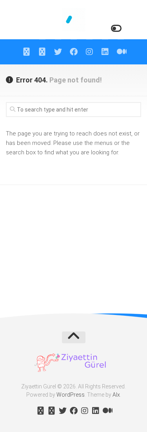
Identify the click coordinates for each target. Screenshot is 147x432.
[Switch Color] (115, 28)
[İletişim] (42, 52)
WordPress (70, 395)
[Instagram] (89, 52)
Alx (116, 395)
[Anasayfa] (26, 52)
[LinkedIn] (105, 52)
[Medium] (121, 52)
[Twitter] (58, 52)
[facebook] (74, 52)
